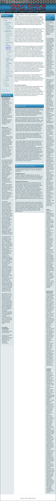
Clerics (8, 68)
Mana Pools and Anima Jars (10, 52)
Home (3, 12)
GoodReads (30, 12)
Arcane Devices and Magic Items (8, 47)
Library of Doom (9, 75)
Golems (9, 56)
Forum (15, 12)
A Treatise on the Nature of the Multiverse (9, 35)
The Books (9, 12)
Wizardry (8, 73)
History (7, 77)
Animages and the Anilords (8, 65)
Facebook (22, 12)
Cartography (8, 26)
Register (42, 12)
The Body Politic (9, 28)
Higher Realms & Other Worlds (9, 60)
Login (36, 12)
